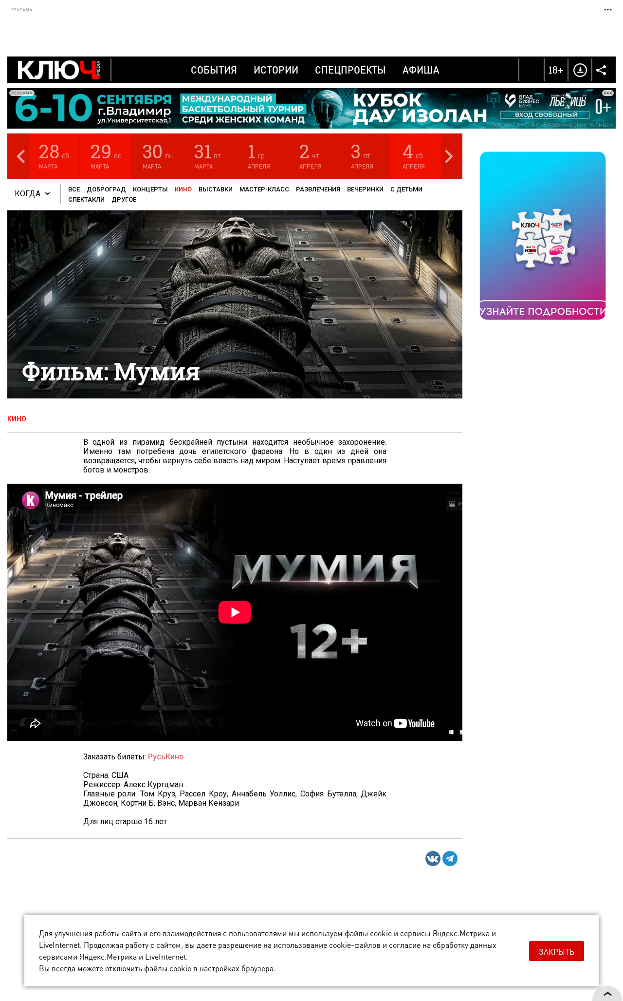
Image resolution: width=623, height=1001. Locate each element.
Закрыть (556, 951)
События (214, 69)
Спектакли (86, 199)
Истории (276, 69)
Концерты (150, 189)
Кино (183, 189)
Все (74, 189)
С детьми (406, 189)
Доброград (106, 189)
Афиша (421, 69)
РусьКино (166, 756)
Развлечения (318, 189)
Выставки (216, 189)
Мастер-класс (264, 189)
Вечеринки (365, 189)
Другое (123, 199)
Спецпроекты (350, 69)
